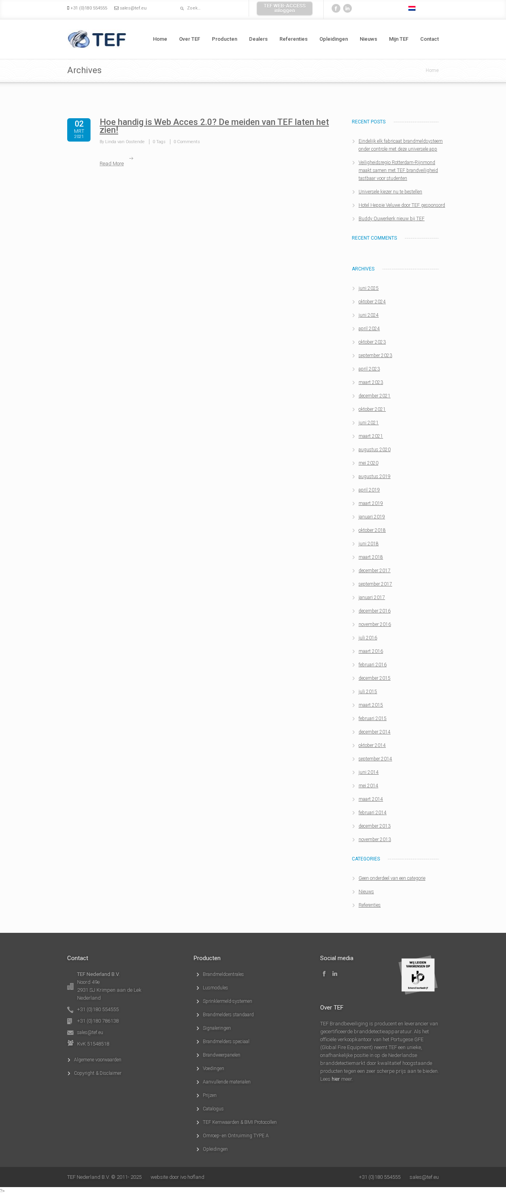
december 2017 (375, 570)
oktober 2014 (372, 745)
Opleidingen (333, 39)
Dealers (258, 39)
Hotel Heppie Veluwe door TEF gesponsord (402, 205)
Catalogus (213, 1109)
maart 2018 (371, 557)
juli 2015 (368, 691)
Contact (429, 39)
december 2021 (375, 396)
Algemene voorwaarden (97, 1060)
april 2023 (369, 369)
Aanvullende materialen (227, 1082)
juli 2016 (368, 638)
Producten (224, 39)
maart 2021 (371, 436)
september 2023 (375, 355)
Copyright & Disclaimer (97, 1073)
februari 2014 (373, 812)
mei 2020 (368, 463)
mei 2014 (368, 785)
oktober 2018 (372, 530)
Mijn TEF (398, 39)
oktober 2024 (372, 301)
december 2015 (375, 678)
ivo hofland (192, 1177)
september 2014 (375, 759)
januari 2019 (372, 517)
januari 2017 (372, 597)
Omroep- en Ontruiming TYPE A (236, 1135)
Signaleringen (217, 1028)
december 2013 (375, 826)
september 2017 (375, 584)
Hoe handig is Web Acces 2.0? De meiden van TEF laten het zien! (214, 126)
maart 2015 (371, 705)
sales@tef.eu (133, 8)
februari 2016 (373, 664)
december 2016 (375, 611)
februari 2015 (373, 718)
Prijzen (210, 1095)
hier (336, 1079)
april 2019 (369, 490)
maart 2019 (371, 503)
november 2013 (375, 839)
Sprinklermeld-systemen (227, 1001)
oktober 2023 (372, 342)
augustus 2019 (375, 476)
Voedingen (213, 1068)
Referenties (293, 39)
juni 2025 (369, 288)
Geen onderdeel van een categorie (392, 878)
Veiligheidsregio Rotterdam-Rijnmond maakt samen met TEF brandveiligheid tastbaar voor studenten (398, 170)
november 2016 (375, 624)
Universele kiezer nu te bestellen (390, 192)
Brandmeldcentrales (223, 974)
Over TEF (189, 39)
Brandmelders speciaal (226, 1041)
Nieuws (368, 39)
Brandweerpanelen (221, 1055)
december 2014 (375, 732)
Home (160, 39)
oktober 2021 (372, 409)
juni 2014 (369, 772)
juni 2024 (369, 315)
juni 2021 (369, 422)
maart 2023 (371, 382)
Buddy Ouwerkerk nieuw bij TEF (392, 218)
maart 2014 (371, 799)
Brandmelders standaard (228, 1014)
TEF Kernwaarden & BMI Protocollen (240, 1122)
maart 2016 (371, 651)
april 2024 (369, 328)
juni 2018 (369, 543)
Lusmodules (215, 988)
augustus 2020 (375, 449)
